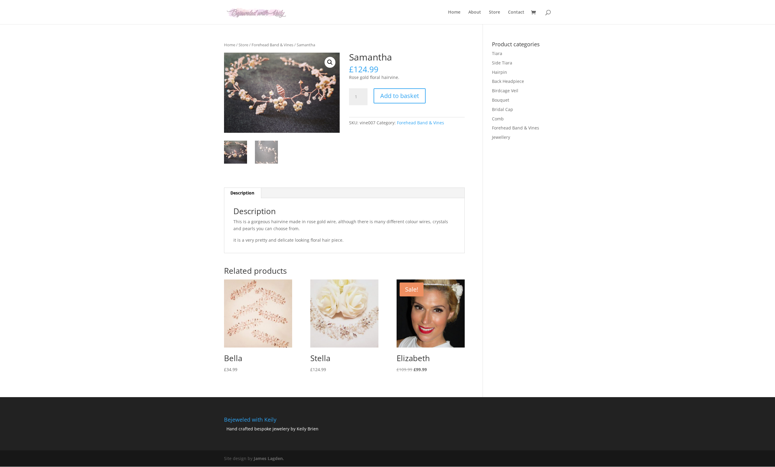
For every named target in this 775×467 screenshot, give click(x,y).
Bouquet (500, 100)
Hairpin (499, 72)
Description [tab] (242, 193)
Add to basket (399, 96)
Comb (498, 119)
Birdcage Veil (505, 90)
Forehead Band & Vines (272, 44)
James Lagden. (269, 458)
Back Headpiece (508, 81)
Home (454, 12)
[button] (330, 62)
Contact (516, 12)
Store (494, 12)
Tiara (497, 53)
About (474, 12)
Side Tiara (502, 63)
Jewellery (501, 137)
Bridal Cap (502, 109)
